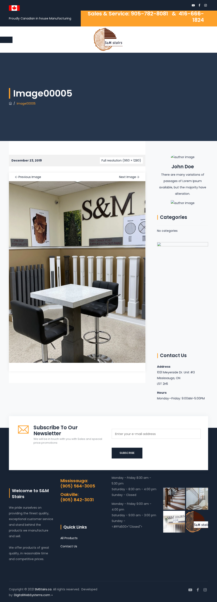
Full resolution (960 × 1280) (121, 160)
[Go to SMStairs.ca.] (10, 103)
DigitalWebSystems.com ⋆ (33, 595)
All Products (69, 538)
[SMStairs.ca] (108, 39)
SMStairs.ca (43, 589)
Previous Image (29, 177)
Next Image (127, 177)
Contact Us (68, 546)
